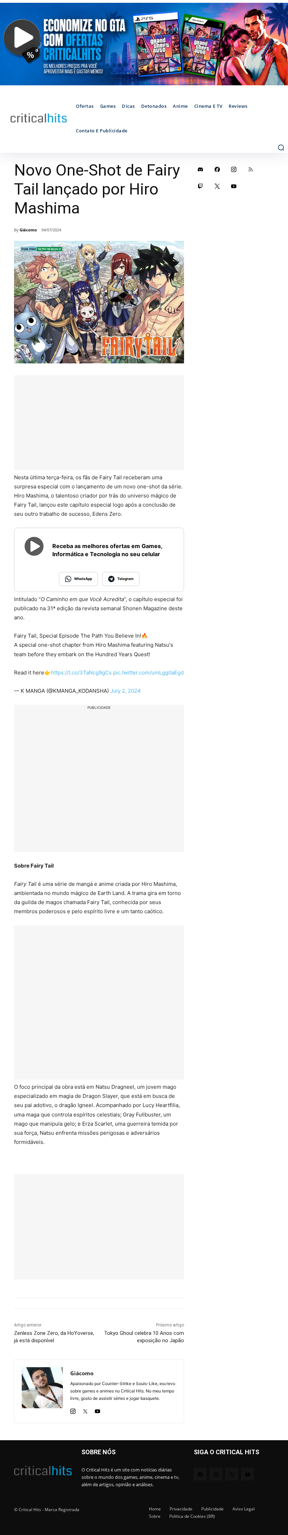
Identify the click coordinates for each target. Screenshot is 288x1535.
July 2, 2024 (125, 690)
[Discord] (200, 169)
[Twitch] (200, 186)
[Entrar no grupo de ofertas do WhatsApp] (144, 44)
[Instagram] (73, 1409)
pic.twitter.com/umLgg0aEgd (148, 672)
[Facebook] (217, 169)
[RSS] (250, 169)
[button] (280, 147)
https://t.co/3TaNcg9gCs (81, 672)
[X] (85, 1409)
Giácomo (28, 229)
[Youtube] (97, 1409)
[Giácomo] (42, 1391)
